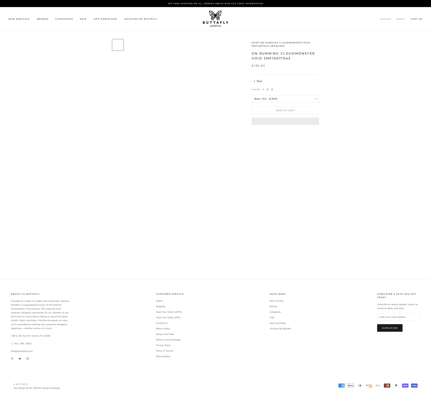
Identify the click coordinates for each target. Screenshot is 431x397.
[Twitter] (268, 89)
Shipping (160, 306)
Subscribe (390, 328)
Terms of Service (164, 350)
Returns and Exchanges (168, 339)
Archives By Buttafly (141, 19)
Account (385, 19)
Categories (64, 19)
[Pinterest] (272, 89)
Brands (42, 19)
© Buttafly (21, 384)
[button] (285, 121)
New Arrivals (19, 19)
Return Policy (163, 328)
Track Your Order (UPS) (168, 317)
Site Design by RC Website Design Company (36, 388)
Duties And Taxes (165, 334)
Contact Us (162, 323)
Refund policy (163, 356)
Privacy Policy (163, 345)
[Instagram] (27, 358)
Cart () (416, 19)
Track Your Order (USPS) (169, 312)
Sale (83, 19)
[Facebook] (263, 89)
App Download (105, 19)
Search (400, 19)
